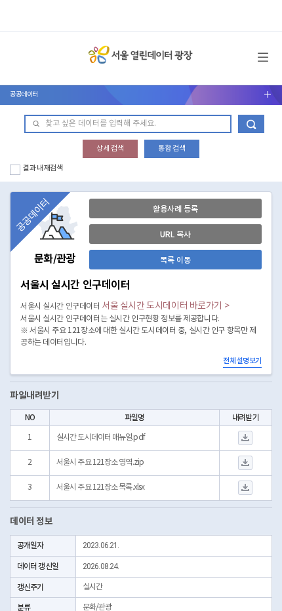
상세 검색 (110, 148)
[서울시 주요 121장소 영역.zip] (245, 463)
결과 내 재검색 (43, 168)
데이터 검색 (251, 124)
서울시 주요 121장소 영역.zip (100, 462)
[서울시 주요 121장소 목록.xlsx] (245, 488)
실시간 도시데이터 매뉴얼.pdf (100, 437)
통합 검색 (172, 148)
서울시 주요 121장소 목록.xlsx (100, 487)
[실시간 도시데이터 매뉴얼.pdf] (245, 438)
